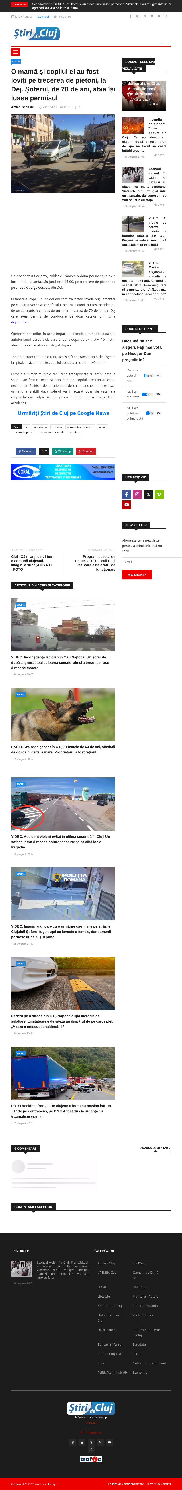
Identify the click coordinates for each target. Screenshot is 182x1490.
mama (102, 427)
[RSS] (166, 16)
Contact (43, 16)
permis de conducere (80, 427)
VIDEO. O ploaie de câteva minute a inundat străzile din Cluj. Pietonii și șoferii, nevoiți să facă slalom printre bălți (144, 231)
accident (74, 432)
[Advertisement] (63, 230)
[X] (145, 16)
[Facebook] (131, 16)
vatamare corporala (52, 432)
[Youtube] (159, 16)
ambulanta (40, 427)
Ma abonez (137, 575)
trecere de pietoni (24, 432)
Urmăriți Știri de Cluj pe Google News (63, 412)
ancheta (57, 427)
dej (26, 427)
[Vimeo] (152, 16)
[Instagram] (138, 16)
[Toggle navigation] (15, 52)
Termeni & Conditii (158, 1484)
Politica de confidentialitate (126, 1484)
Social (16, 61)
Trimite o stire (62, 16)
